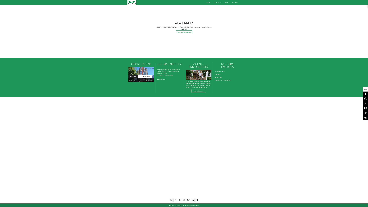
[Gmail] (365, 108)
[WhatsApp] (365, 98)
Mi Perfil (235, 2)
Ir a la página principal (184, 32)
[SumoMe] (365, 117)
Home (209, 2)
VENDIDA (133, 77)
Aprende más (198, 91)
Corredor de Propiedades (223, 80)
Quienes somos (220, 71)
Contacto (217, 2)
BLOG (226, 2)
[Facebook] (365, 94)
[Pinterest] (365, 113)
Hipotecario (218, 77)
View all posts (161, 79)
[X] (365, 103)
